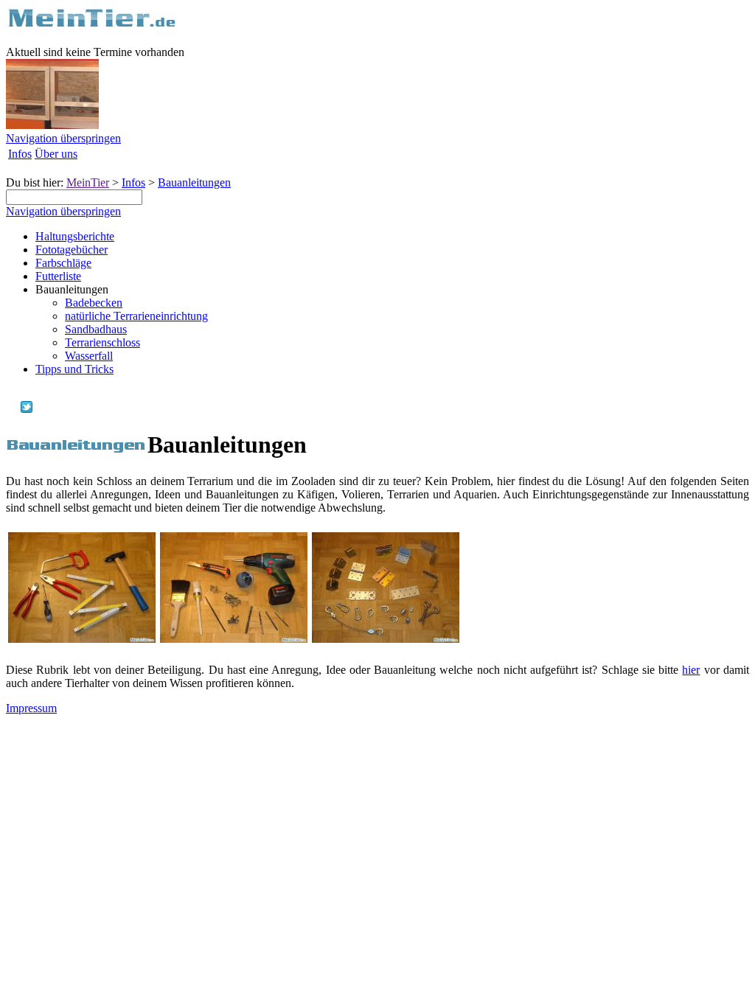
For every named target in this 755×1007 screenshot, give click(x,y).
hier (691, 669)
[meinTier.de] (92, 25)
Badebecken (93, 302)
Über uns (56, 153)
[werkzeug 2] (233, 639)
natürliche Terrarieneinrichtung (136, 316)
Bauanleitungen (194, 182)
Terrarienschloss (102, 342)
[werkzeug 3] (385, 639)
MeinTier (87, 182)
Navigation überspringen (63, 138)
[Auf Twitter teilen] (26, 409)
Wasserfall (89, 355)
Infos (20, 153)
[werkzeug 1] (82, 639)
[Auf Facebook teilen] (12, 409)
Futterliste (58, 276)
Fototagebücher (71, 249)
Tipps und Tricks (74, 369)
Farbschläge (63, 263)
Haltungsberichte (74, 236)
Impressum (31, 708)
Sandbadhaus (96, 329)
